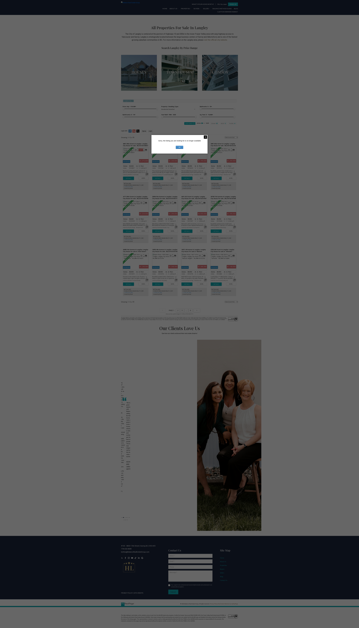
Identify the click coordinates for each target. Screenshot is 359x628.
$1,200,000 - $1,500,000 (139, 81)
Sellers (222, 573)
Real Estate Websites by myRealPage (228, 604)
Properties (223, 565)
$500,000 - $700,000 (220, 81)
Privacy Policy (127, 593)
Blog (221, 576)
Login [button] (150, 131)
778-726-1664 (222, 4)
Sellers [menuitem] (206, 8)
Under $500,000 (220, 77)
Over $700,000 (220, 84)
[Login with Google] (133, 132)
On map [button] (213, 123)
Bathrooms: (129, 115)
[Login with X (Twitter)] (137, 132)
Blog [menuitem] (236, 8)
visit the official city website (215, 40)
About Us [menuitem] (173, 8)
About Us (223, 561)
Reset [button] (222, 123)
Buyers (222, 569)
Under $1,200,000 (139, 77)
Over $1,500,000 (139, 84)
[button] (203, 4)
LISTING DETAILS (128, 178)
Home (222, 558)
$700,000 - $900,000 (179, 81)
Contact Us (223, 580)
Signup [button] (144, 131)
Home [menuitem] (164, 8)
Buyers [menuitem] (196, 8)
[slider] (124, 109)
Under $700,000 (179, 77)
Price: (129, 106)
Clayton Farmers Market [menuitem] (227, 12)
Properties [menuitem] (185, 8)
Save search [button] (189, 123)
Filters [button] (231, 123)
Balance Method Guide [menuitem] (222, 8)
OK (179, 147)
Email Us (233, 4)
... (186, 310)
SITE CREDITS (138, 593)
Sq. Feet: (206, 115)
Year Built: (168, 115)
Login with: (124, 131)
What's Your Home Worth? (203, 4)
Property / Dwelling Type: (169, 106)
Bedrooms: (206, 106)
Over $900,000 (179, 84)
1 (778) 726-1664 (128, 187)
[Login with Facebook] (130, 132)
